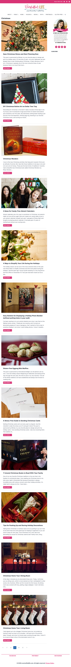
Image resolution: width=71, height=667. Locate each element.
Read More (8, 68)
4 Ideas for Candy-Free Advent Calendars (19, 211)
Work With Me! (58, 1)
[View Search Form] (65, 15)
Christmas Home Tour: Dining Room (16, 576)
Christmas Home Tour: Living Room (16, 628)
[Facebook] (64, 2)
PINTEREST (35, 655)
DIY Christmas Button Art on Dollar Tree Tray (20, 106)
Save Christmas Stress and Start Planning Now (20, 54)
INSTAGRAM (58, 655)
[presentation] (24, 36)
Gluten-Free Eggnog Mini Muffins (15, 368)
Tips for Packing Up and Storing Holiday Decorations (23, 525)
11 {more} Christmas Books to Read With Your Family (23, 473)
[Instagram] (69, 2)
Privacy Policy (50, 663)
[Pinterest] (67, 2)
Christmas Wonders (10, 159)
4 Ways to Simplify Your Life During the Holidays (21, 263)
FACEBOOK (12, 655)
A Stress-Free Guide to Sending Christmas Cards (21, 421)
